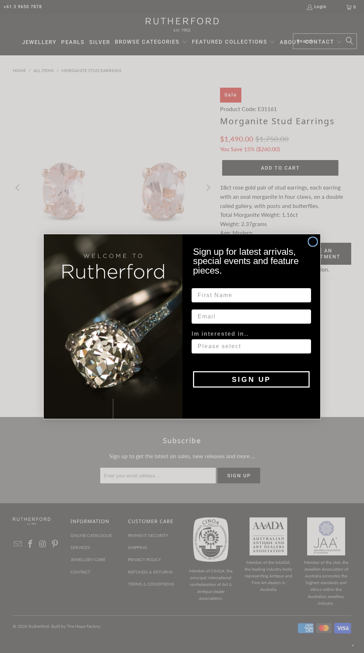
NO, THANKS (251, 398)
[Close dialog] (313, 241)
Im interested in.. (220, 334)
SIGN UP (251, 379)
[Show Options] (304, 346)
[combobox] (249, 346)
